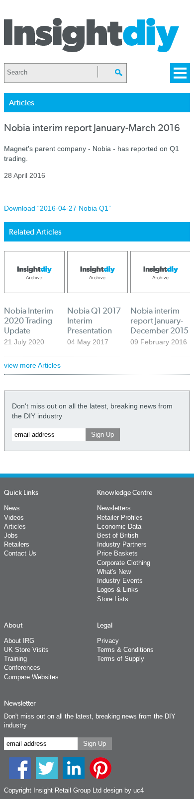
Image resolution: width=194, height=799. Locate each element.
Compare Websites (31, 677)
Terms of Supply (120, 658)
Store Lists (112, 599)
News (12, 508)
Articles (15, 526)
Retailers (16, 544)
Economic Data (119, 526)
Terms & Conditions (125, 649)
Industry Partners (122, 544)
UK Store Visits (26, 649)
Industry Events (120, 580)
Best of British (117, 535)
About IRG (19, 640)
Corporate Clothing (123, 562)
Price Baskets (117, 553)
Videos (14, 517)
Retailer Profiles (120, 517)
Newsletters (114, 508)
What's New (114, 571)
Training (15, 658)
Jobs (11, 535)
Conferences (22, 667)
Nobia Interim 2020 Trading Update (28, 320)
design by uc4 (123, 790)
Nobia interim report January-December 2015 (159, 320)
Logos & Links (117, 589)
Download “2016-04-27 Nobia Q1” (57, 208)
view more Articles (32, 365)
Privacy (108, 640)
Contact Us (20, 553)
